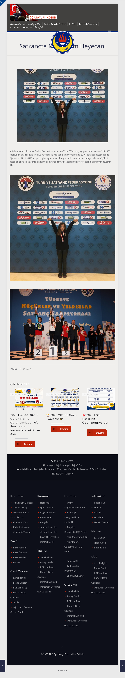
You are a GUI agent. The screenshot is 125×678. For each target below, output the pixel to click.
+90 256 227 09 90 (64, 461)
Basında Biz (100, 547)
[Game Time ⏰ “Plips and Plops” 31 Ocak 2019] (122, 666)
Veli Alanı (98, 517)
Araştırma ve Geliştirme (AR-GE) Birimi (73, 546)
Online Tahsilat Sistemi (55, 24)
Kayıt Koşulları (20, 547)
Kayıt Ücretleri (20, 552)
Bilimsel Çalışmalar (88, 24)
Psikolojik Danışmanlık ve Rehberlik (71, 517)
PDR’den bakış (20, 587)
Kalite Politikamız (21, 527)
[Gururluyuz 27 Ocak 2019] (2, 666)
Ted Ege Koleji (20, 507)
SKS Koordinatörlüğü (77, 536)
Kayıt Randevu (20, 557)
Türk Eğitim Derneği (23, 502)
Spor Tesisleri (46, 507)
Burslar (16, 562)
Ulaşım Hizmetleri (48, 532)
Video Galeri (100, 542)
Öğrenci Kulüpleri (48, 581)
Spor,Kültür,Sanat (75, 575)
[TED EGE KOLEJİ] (62, 42)
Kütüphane (45, 517)
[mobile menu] (109, 31)
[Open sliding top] (3, 3)
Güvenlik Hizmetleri (49, 536)
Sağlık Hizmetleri (48, 512)
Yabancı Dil (72, 561)
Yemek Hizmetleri (48, 527)
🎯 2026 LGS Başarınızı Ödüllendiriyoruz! (95, 419)
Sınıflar (16, 602)
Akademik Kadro (21, 522)
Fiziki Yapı (45, 502)
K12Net (73, 24)
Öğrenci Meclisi (47, 541)
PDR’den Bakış (47, 567)
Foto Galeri (99, 537)
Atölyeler (44, 522)
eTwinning (15, 27)
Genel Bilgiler (19, 577)
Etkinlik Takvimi (101, 522)
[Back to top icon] (62, 646)
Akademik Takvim (21, 532)
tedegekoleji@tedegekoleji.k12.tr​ (64, 465)
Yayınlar (98, 512)
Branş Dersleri (20, 582)
